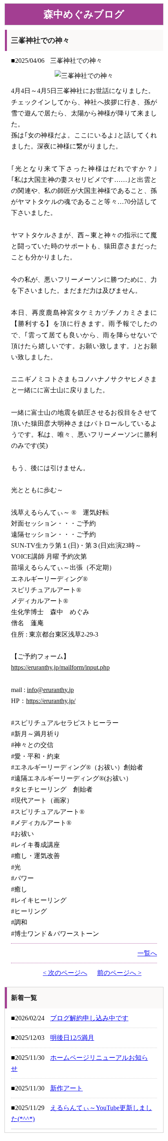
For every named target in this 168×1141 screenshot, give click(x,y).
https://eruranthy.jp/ (50, 700)
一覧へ (147, 953)
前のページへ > (119, 972)
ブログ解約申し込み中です (89, 1018)
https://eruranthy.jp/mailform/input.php (60, 667)
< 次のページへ (65, 972)
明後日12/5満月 (72, 1037)
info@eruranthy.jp (50, 689)
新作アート (66, 1088)
